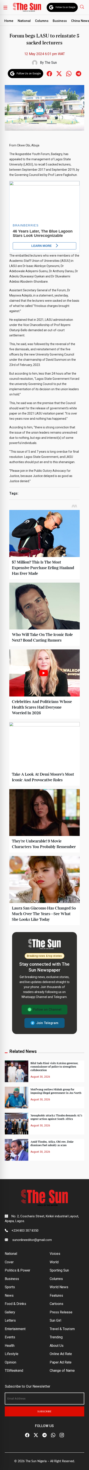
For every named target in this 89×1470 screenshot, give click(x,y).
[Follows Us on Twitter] (59, 73)
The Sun (51, 63)
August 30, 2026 (40, 1076)
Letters (10, 1320)
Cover (9, 1262)
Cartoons (56, 1304)
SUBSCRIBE (44, 1411)
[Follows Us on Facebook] (49, 73)
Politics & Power (17, 1270)
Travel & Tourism (62, 1329)
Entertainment (15, 1329)
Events (10, 1337)
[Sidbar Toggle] (5, 7)
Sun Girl (55, 1320)
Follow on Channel (47, 1009)
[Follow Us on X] (36, 1435)
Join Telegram (47, 1023)
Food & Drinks (15, 1304)
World (54, 1262)
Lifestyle (11, 1354)
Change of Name (62, 1370)
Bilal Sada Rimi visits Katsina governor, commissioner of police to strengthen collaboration (54, 1067)
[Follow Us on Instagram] (62, 1435)
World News (59, 1287)
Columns (41, 21)
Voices (55, 1254)
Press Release (61, 1312)
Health (9, 1346)
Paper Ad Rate (61, 1362)
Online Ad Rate (61, 1354)
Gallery (10, 1312)
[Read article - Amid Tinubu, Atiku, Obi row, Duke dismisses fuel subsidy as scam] (16, 1149)
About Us (57, 1346)
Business (60, 21)
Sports (10, 1287)
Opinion (10, 1362)
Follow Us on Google (65, 7)
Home (8, 21)
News (9, 1295)
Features (56, 1295)
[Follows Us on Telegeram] (78, 73)
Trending (56, 1337)
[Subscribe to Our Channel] (44, 1435)
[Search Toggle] (82, 6)
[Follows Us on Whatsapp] (69, 73)
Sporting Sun (59, 1270)
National (24, 21)
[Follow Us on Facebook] (27, 1435)
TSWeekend (14, 1370)
